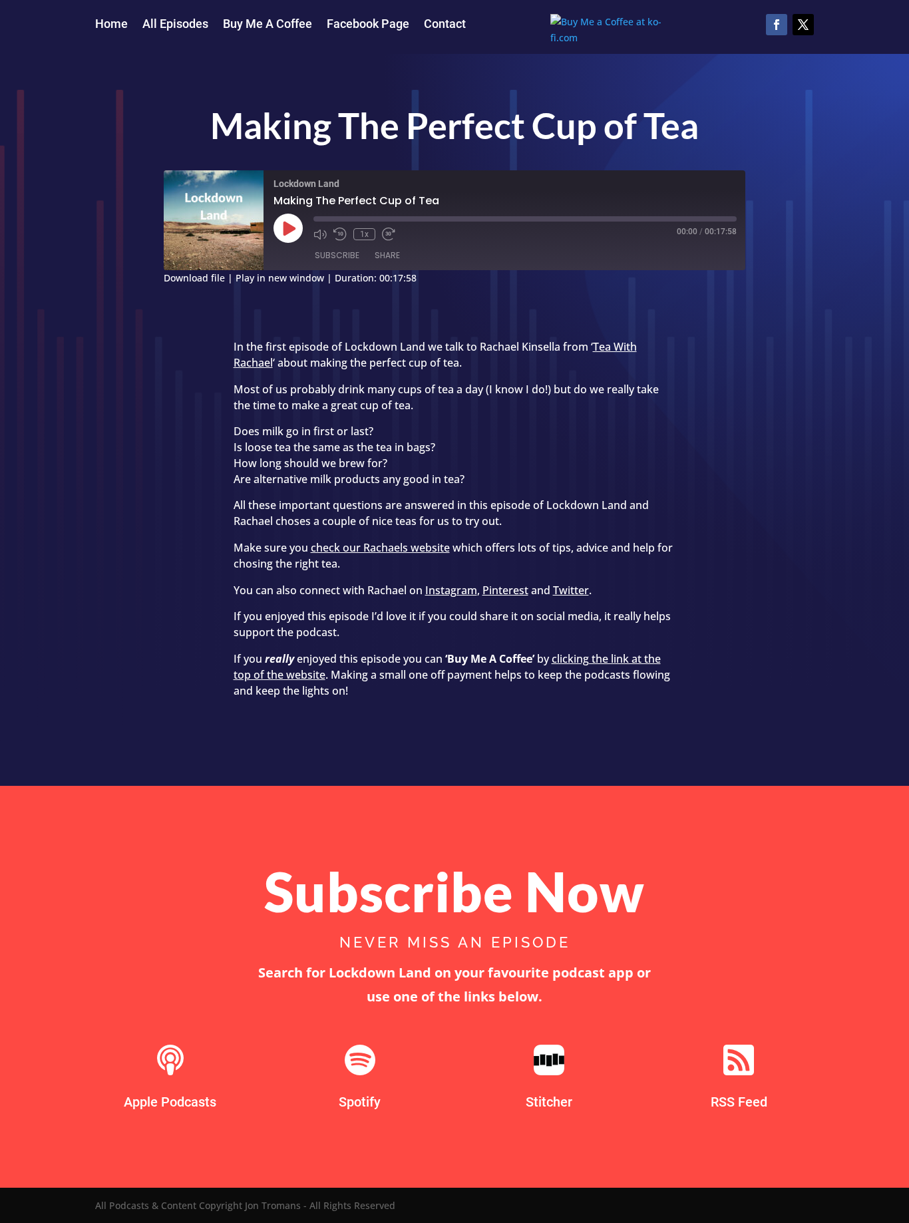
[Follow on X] (803, 24)
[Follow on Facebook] (776, 24)
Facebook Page (368, 25)
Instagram (451, 590)
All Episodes (175, 25)
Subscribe (337, 255)
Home (111, 25)
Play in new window (280, 277)
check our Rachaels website (380, 547)
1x (364, 234)
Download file (194, 277)
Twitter (571, 590)
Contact (445, 25)
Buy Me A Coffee (267, 25)
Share (387, 255)
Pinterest (505, 590)
